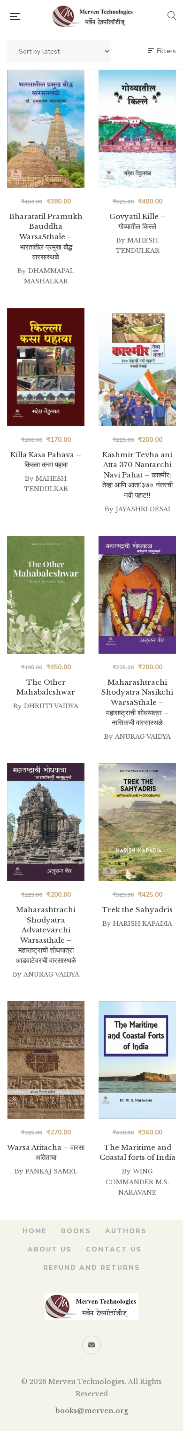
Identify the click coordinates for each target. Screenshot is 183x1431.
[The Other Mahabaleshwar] (45, 595)
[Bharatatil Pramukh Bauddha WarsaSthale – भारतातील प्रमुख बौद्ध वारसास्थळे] (45, 129)
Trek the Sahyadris (137, 909)
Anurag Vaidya (143, 737)
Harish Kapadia (142, 924)
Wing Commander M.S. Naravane (137, 1181)
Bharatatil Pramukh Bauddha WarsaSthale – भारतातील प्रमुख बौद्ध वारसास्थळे (46, 236)
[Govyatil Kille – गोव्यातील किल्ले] (137, 129)
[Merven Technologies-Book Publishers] (93, 16)
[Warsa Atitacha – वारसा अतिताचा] (45, 1060)
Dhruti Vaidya (51, 706)
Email (91, 1345)
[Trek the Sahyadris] (137, 822)
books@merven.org (91, 1411)
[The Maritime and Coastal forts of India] (137, 1060)
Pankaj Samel (51, 1171)
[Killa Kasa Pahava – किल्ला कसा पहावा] (45, 367)
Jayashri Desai (142, 509)
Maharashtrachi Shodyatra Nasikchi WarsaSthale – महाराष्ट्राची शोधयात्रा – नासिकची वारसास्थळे (137, 702)
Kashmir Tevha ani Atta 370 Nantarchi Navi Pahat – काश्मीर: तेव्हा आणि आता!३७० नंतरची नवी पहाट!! (137, 475)
